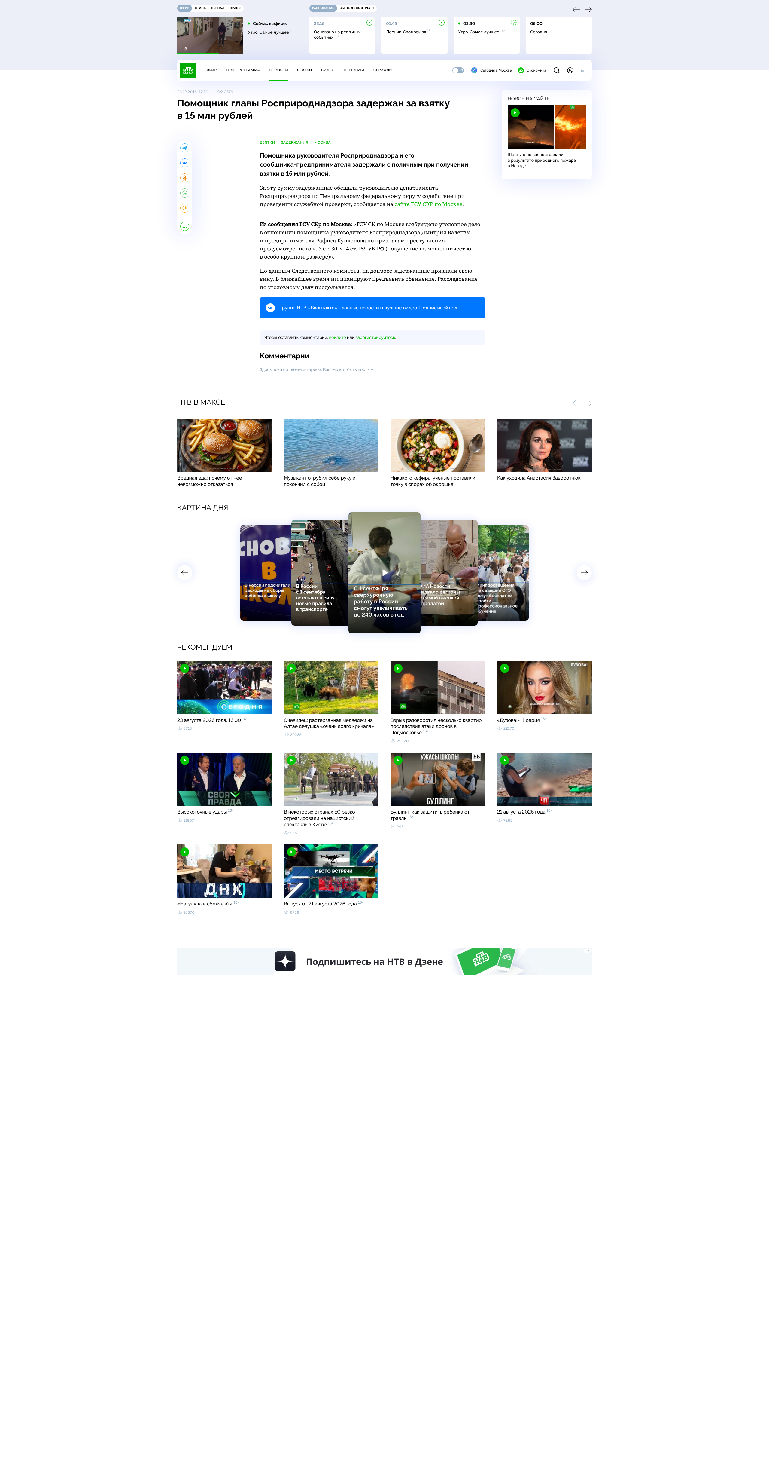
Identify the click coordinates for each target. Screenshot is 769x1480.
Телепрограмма (243, 70)
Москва (322, 142)
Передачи (354, 70)
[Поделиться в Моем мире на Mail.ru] (184, 208)
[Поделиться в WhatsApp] (184, 193)
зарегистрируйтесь (375, 337)
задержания (295, 142)
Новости (278, 70)
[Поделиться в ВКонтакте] (184, 162)
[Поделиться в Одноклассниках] (184, 177)
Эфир (211, 70)
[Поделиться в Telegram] (184, 147)
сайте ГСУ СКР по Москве (428, 204)
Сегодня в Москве (496, 70)
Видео (328, 70)
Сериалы (383, 70)
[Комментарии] (184, 226)
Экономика (536, 70)
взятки (267, 142)
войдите (337, 337)
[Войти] (570, 70)
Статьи (304, 70)
